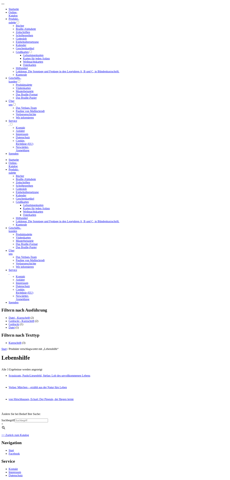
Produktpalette (24, 84)
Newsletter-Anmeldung (22, 149)
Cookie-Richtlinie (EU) (24, 142)
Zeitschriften (23, 32)
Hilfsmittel (22, 68)
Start (4, 348)
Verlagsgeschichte (26, 114)
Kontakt (20, 127)
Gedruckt (14, 324)
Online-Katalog (13, 14)
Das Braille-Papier (26, 97)
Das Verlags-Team (26, 107)
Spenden (14, 153)
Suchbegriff (8, 420)
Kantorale (21, 74)
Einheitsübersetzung (27, 41)
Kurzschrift (15, 342)
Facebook (14, 453)
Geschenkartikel (25, 48)
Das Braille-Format (27, 94)
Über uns (11, 252)
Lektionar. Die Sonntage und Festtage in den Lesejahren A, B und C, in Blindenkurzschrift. (67, 71)
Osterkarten (29, 64)
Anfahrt (20, 130)
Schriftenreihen (24, 35)
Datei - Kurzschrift (19, 317)
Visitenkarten (23, 88)
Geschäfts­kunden (15, 229)
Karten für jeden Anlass (36, 58)
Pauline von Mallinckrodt (30, 111)
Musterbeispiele (25, 91)
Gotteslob (21, 38)
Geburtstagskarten (33, 55)
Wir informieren (25, 117)
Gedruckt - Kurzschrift (21, 321)
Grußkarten (22, 52)
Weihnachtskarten (33, 61)
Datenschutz (23, 137)
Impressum (22, 134)
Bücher (20, 25)
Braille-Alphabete (26, 28)
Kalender (21, 45)
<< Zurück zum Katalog (15, 435)
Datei (12, 327)
